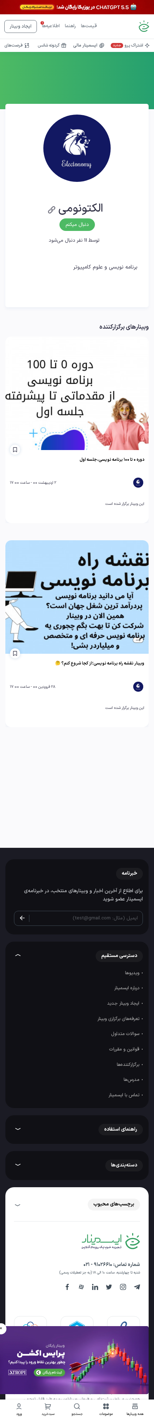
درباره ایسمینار (127, 988)
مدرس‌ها (132, 1079)
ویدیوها (133, 973)
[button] (106, 1410)
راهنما (70, 26)
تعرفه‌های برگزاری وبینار (119, 1019)
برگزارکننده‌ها (129, 1064)
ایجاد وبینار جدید (124, 1003)
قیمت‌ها (89, 26)
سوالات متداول (126, 1034)
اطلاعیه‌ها (51, 26)
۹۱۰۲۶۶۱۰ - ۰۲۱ (97, 1264)
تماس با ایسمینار (125, 1095)
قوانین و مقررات (125, 1049)
